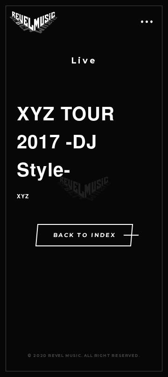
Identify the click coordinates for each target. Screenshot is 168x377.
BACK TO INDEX (84, 234)
